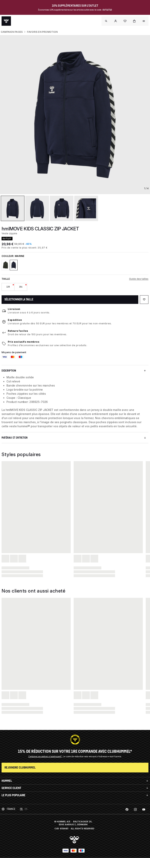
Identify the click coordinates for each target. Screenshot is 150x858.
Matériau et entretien (15, 437)
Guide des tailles (138, 278)
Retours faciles (18, 330)
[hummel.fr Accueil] (6, 21)
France (11, 809)
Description (9, 370)
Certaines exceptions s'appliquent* (45, 756)
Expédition (15, 319)
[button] (115, 21)
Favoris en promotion (42, 31)
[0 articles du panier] (134, 21)
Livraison (14, 309)
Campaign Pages (12, 31)
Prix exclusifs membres (23, 341)
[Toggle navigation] (106, 21)
